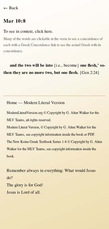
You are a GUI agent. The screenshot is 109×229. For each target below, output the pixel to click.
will (35, 65)
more (39, 72)
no (31, 72)
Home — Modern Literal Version (36, 102)
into (49, 65)
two (28, 65)
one (83, 65)
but (57, 72)
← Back (10, 7)
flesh (92, 65)
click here (43, 31)
